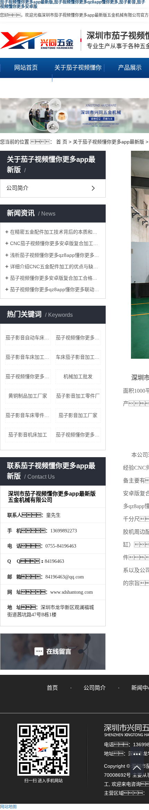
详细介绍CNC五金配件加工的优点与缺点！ (55, 266)
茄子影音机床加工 (27, 434)
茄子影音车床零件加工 (28, 415)
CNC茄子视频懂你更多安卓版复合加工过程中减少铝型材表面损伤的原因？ (55, 243)
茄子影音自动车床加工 (28, 337)
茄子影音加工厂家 (78, 415)
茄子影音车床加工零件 (28, 357)
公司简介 (17, 188)
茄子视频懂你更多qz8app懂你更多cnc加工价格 (78, 434)
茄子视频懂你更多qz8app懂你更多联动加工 (28, 376)
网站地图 (8, 806)
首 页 (61, 142)
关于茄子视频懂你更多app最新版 (78, 77)
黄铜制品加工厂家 (27, 396)
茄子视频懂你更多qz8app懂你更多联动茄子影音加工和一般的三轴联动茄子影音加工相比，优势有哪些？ (55, 289)
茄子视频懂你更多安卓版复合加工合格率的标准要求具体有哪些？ (55, 278)
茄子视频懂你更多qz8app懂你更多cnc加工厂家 (78, 337)
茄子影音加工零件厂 (78, 396)
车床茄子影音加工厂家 (78, 357)
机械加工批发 (78, 376)
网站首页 (26, 67)
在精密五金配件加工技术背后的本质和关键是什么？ (55, 232)
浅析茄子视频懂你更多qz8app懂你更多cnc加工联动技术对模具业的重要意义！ (55, 255)
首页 (52, 688)
